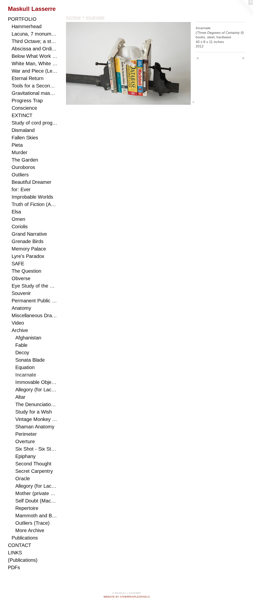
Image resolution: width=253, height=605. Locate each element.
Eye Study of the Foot (34, 286)
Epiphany (25, 456)
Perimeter (26, 434)
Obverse (21, 278)
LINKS (15, 552)
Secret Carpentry (34, 471)
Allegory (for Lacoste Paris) (36, 389)
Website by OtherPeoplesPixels (127, 596)
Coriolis (20, 226)
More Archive (29, 530)
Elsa (16, 211)
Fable (21, 345)
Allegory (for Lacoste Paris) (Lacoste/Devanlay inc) (36, 486)
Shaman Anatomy (34, 426)
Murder (19, 152)
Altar (20, 397)
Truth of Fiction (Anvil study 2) (34, 204)
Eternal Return (27, 78)
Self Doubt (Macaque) (36, 500)
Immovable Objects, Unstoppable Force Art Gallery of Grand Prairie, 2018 (36, 382)
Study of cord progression (34, 122)
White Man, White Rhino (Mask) (34, 63)
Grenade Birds (27, 241)
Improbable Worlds (32, 197)
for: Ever (21, 189)
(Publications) (23, 560)
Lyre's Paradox (28, 256)
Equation (25, 367)
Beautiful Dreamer (31, 182)
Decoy (22, 352)
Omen (18, 219)
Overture (25, 441)
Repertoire (26, 508)
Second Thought (33, 463)
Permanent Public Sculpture (34, 300)
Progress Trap (27, 100)
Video (18, 323)
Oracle (22, 478)
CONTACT (19, 545)
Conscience (24, 108)
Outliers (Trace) (32, 523)
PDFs (14, 567)
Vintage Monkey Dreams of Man (36, 419)
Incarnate (25, 374)
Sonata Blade (30, 360)
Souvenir (21, 293)
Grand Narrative (29, 234)
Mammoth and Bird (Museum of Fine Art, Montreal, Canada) (36, 515)
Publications (25, 538)
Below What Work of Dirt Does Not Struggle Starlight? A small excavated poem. (34, 56)
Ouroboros (23, 167)
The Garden (25, 160)
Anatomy (21, 308)
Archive (20, 330)
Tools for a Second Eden (34, 85)
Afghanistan (28, 337)
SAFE (18, 263)
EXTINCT (22, 115)
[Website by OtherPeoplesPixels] (243, 10)
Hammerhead (27, 26)
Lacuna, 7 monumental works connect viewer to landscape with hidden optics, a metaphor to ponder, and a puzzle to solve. (34, 34)
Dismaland (23, 130)
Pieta (17, 145)
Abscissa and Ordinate (34, 48)
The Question (26, 271)
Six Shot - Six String (36, 449)
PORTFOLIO (22, 19)
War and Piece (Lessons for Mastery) (34, 71)
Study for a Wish (33, 412)
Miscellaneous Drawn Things (34, 315)
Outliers (20, 174)
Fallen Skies (25, 137)
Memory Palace (29, 248)
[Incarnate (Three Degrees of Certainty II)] (128, 63)
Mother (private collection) (36, 493)
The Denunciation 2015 (36, 404)
